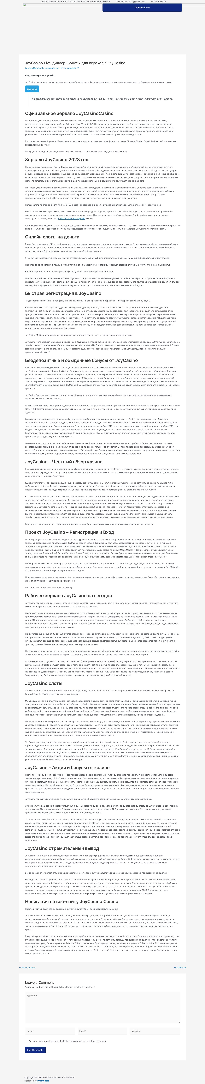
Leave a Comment (34, 68)
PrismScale (43, 1080)
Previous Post (27, 968)
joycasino (32, 89)
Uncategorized (52, 68)
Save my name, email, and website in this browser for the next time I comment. (67, 1041)
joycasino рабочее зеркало (71, 218)
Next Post (180, 968)
